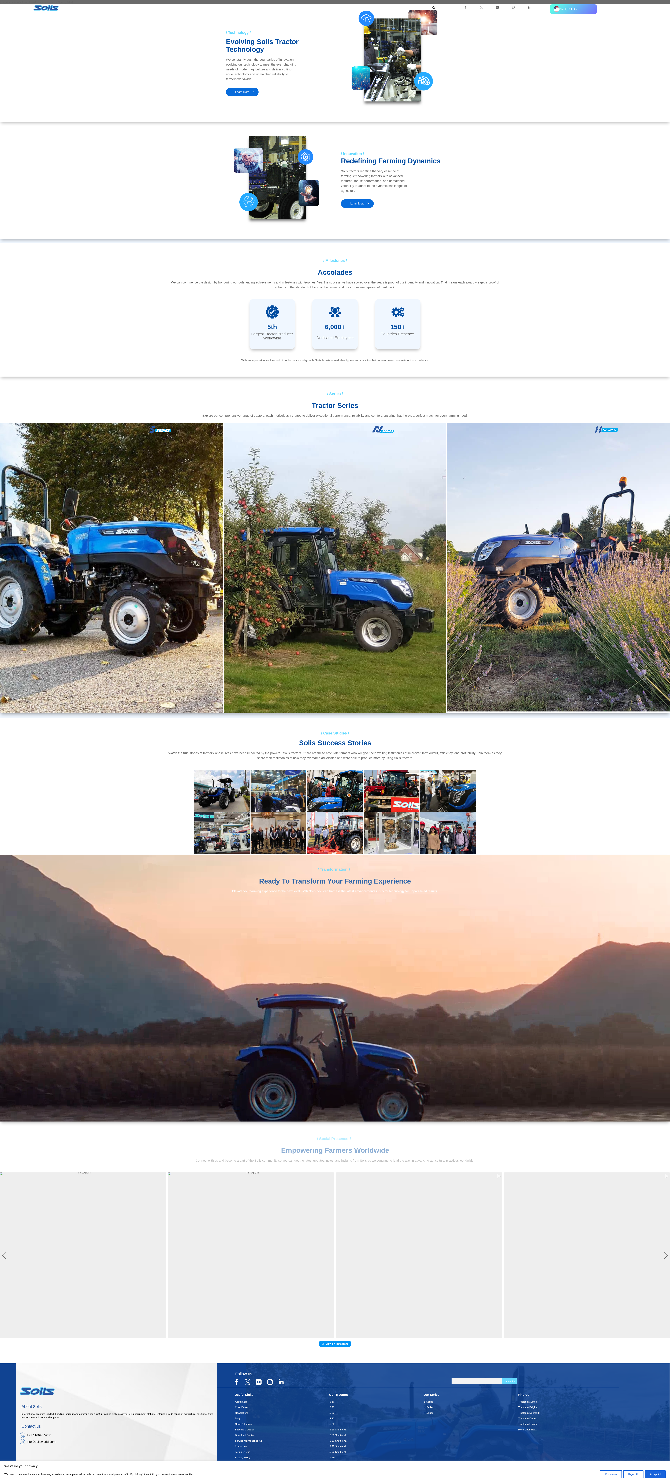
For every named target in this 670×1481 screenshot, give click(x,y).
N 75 (332, 1457)
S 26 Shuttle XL (338, 1429)
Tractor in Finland (528, 1424)
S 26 (331, 1424)
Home (338, 7)
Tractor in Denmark (528, 1412)
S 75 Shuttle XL (338, 1446)
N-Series (428, 1407)
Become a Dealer (244, 1429)
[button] (432, 8)
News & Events (243, 1424)
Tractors (370, 7)
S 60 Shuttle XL (338, 1440)
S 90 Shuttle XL (338, 1451)
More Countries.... (528, 1429)
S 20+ (332, 1412)
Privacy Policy (242, 1457)
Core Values (241, 1407)
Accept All (655, 1474)
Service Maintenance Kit (248, 1440)
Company (351, 7)
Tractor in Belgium (528, 1407)
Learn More (242, 91)
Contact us (241, 1446)
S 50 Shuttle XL (338, 1435)
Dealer (406, 7)
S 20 (331, 1407)
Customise (611, 1474)
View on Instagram (337, 1343)
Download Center (244, 1435)
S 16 (331, 1401)
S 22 (331, 1418)
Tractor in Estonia (528, 1418)
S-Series (428, 1401)
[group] (83, 1255)
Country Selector (568, 9)
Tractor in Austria (527, 1401)
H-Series (428, 1412)
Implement (388, 7)
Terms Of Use (242, 1451)
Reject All (633, 1474)
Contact (423, 7)
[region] (335, 1471)
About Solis (241, 1401)
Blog (237, 1418)
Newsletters (241, 1412)
